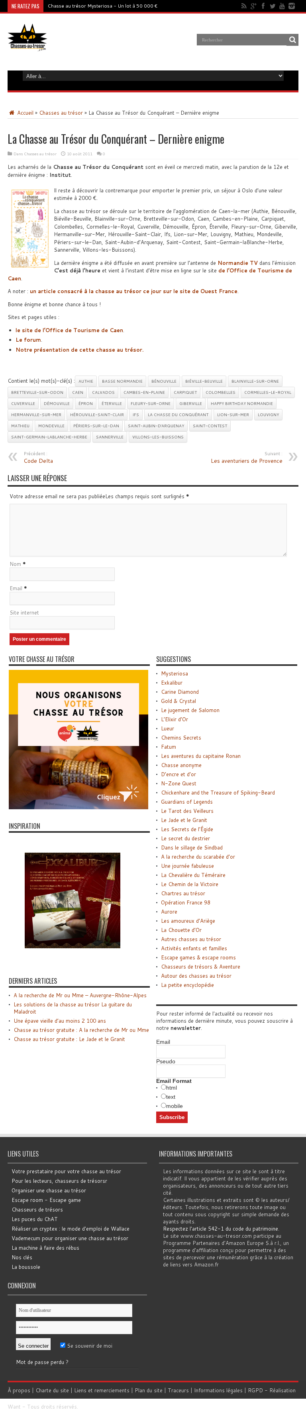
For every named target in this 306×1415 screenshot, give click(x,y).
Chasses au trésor (61, 112)
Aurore (169, 911)
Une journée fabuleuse (187, 865)
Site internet (24, 612)
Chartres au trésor (183, 893)
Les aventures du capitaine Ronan (201, 755)
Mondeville (51, 426)
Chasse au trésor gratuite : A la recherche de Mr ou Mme (81, 1029)
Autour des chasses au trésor (196, 975)
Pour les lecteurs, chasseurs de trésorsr (59, 1180)
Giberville (190, 403)
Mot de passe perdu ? (42, 1362)
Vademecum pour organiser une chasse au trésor (70, 1238)
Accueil (24, 112)
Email (16, 588)
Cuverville (23, 403)
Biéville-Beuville (204, 381)
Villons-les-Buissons (158, 437)
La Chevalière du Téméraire (193, 875)
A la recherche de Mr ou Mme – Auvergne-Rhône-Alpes (80, 995)
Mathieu (20, 426)
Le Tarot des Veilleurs (187, 810)
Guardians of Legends (187, 801)
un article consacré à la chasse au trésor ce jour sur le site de (133, 291)
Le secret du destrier (185, 838)
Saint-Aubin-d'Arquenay (156, 426)
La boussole (26, 1266)
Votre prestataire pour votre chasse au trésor (66, 1171)
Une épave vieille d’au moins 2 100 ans (60, 1020)
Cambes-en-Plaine (144, 392)
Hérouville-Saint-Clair (97, 414)
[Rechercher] (292, 40)
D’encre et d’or (178, 774)
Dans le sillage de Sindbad (192, 847)
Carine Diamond (180, 691)
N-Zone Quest (178, 783)
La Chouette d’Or (181, 930)
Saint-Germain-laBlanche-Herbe (49, 437)
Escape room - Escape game (46, 1200)
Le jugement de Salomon (190, 710)
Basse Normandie (122, 381)
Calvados (103, 392)
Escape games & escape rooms (198, 957)
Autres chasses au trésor (191, 939)
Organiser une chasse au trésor (49, 1190)
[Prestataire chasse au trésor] (78, 807)
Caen (77, 392)
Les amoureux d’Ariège (188, 920)
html (171, 1087)
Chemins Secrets (181, 737)
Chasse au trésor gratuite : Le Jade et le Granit (69, 1039)
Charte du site (52, 1390)
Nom (15, 564)
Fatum (168, 746)
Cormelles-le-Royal (267, 392)
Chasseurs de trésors (37, 1209)
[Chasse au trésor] (27, 45)
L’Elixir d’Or (174, 719)
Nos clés (22, 1257)
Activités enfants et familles (194, 948)
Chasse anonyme (181, 765)
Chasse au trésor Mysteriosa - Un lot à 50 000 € (102, 5)
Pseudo (165, 1061)
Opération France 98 (185, 902)
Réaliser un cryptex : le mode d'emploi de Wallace (70, 1228)
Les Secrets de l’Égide (187, 829)
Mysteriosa (174, 673)
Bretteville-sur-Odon (37, 392)
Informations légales (218, 1390)
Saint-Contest (210, 426)
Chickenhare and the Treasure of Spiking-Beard (218, 792)
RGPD (255, 1390)
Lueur (167, 728)
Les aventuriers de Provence (246, 457)
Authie (85, 381)
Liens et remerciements (101, 1390)
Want (14, 1406)
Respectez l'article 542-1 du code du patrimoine (220, 1228)
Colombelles (220, 392)
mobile (174, 1106)
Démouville (57, 403)
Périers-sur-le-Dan (96, 426)
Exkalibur (171, 682)
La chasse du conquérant (178, 414)
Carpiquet (185, 392)
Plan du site (149, 1390)
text (170, 1097)
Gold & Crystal (178, 701)
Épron (85, 403)
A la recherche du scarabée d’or (198, 856)
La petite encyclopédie (187, 984)
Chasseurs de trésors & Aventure (200, 966)
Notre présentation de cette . (79, 349)
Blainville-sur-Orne (255, 381)
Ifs (136, 414)
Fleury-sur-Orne (151, 403)
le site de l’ (69, 330)
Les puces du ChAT (35, 1219)
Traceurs (178, 1390)
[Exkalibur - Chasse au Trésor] (72, 962)
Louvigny (268, 414)
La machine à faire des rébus (45, 1247)
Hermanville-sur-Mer (36, 414)
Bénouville (164, 381)
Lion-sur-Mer (233, 414)
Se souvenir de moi (88, 1345)
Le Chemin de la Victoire (189, 884)
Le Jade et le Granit (184, 820)
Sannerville (110, 437)
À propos (19, 1390)
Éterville (112, 403)
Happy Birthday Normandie (242, 403)
